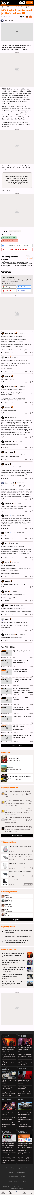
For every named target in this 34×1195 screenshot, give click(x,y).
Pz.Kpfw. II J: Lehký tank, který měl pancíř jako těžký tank (25, 1119)
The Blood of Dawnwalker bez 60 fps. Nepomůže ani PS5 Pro (25, 1056)
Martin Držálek (9, 605)
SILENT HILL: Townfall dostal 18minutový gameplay (23, 1082)
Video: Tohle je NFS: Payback (22, 716)
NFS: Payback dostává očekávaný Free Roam (20, 670)
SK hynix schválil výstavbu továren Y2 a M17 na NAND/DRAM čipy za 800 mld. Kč (8, 1159)
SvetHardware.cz (7, 971)
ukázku (6, 267)
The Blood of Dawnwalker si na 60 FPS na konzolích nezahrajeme (13, 954)
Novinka (7, 7)
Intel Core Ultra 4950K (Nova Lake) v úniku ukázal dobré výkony (9, 1152)
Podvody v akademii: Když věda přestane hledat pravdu (12, 975)
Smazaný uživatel (10, 333)
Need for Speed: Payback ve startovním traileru (22, 736)
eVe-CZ (7, 515)
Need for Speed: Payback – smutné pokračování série (21, 708)
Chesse (7, 464)
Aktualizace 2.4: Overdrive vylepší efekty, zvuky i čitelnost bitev (13, 983)
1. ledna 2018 (17, 184)
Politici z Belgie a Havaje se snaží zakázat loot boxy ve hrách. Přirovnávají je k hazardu (23, 690)
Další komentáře (17, 835)
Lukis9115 (7, 376)
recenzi (8, 170)
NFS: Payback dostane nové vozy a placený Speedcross (22, 680)
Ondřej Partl (5, 657)
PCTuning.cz (5, 978)
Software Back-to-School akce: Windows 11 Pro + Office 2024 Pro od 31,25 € (25, 1145)
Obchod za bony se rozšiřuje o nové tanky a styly (24, 1126)
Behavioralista (9, 452)
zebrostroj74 (8, 441)
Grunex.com (5, 957)
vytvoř (16, 281)
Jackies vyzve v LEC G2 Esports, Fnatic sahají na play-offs (8, 1112)
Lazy (6, 591)
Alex (6, 417)
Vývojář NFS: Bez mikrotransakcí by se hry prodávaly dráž (21, 728)
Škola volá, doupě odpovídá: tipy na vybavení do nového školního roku (25, 1152)
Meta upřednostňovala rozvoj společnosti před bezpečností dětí (8, 1093)
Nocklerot (7, 407)
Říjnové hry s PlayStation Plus (22, 651)
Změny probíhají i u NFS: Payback (20, 699)
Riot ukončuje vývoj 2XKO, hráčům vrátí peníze (8, 1118)
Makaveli (7, 581)
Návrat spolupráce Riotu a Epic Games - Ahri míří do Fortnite (9, 1124)
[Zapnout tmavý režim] (23, 2)
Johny (4, 666)
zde (25, 265)
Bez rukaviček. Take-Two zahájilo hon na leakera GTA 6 (25, 1049)
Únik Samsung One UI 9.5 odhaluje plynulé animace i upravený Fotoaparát (25, 1158)
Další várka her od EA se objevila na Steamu (20, 661)
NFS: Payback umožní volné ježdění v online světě (22, 7)
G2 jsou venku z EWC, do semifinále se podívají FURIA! (8, 1062)
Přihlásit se (29, 2)
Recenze (3, 707)
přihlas (28, 280)
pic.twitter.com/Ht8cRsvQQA (18, 180)
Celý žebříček (17, 920)
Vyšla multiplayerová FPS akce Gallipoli (24, 1087)
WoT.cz (4, 985)
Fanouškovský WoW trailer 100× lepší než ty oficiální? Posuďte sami (25, 1062)
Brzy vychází (6, 752)
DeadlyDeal (8, 503)
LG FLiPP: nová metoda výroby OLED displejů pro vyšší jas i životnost (14, 968)
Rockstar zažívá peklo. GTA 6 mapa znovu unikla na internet (13, 961)
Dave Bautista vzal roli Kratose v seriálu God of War (24, 1093)
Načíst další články (17, 745)
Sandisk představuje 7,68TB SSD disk (7, 1087)
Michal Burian (9, 20)
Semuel (7, 357)
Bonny (6, 543)
